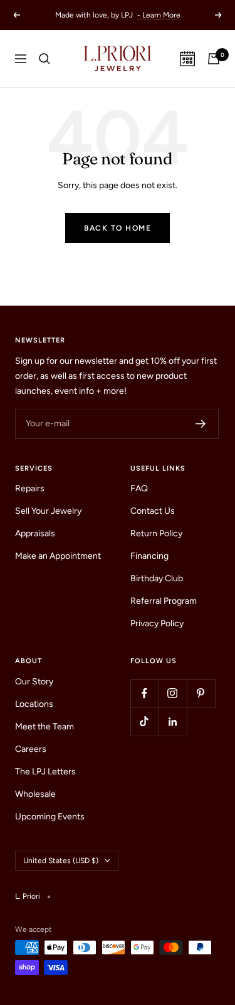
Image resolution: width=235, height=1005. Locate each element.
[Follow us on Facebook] (144, 693)
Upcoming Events (50, 816)
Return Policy (156, 533)
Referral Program (163, 601)
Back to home (117, 228)
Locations (34, 704)
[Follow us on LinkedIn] (173, 722)
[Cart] (213, 58)
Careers (30, 749)
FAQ (139, 488)
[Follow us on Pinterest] (201, 693)
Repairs (29, 488)
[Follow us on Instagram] (173, 693)
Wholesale (35, 794)
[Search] (44, 58)
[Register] (201, 423)
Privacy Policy (157, 623)
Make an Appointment (58, 556)
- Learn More (158, 15)
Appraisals (35, 533)
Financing (149, 556)
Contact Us (152, 511)
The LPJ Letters (45, 771)
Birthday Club (156, 578)
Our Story (34, 681)
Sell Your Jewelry (48, 511)
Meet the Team (44, 726)
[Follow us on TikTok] (144, 722)
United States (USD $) (60, 860)
